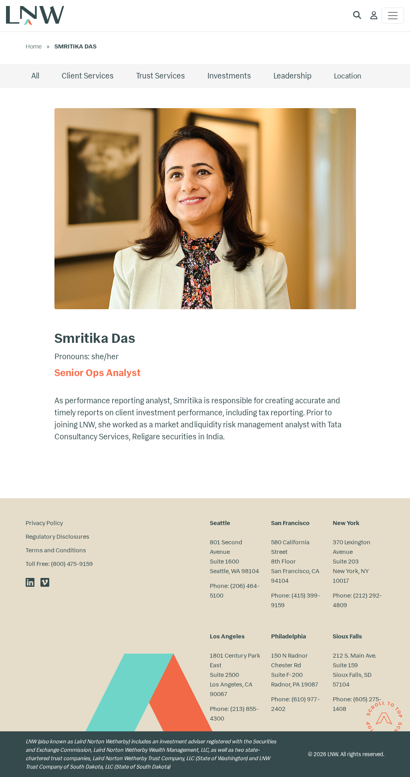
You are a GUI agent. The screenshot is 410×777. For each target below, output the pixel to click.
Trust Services (160, 76)
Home (34, 46)
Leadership (292, 76)
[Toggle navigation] (393, 16)
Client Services (88, 76)
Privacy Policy (44, 523)
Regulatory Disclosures (57, 536)
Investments (229, 76)
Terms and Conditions (56, 550)
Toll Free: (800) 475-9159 (59, 564)
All (35, 76)
